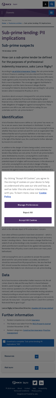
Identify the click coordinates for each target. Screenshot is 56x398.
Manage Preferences (28, 204)
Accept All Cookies (28, 220)
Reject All (28, 212)
